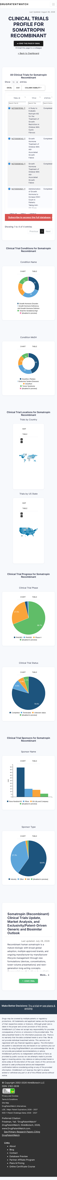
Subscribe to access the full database (29, 217)
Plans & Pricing (17, 1163)
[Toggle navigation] (53, 4)
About (13, 1146)
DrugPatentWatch (14, 4)
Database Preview (19, 1156)
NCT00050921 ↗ (18, 189)
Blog (12, 1149)
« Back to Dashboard (28, 53)
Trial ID (17, 98)
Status (47, 98)
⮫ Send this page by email (28, 43)
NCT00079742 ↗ (18, 108)
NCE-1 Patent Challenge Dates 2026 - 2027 (19, 1113)
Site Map (5, 1103)
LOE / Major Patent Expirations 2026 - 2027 (20, 1110)
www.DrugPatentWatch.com (16, 1128)
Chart (23, 271)
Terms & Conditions (10, 1099)
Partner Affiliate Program (22, 1159)
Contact (14, 1153)
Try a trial (33, 1005)
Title (34, 98)
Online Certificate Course (22, 1166)
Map (24, 429)
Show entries (16, 82)
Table (34, 271)
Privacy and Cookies (10, 1096)
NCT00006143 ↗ (18, 139)
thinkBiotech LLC (36, 1082)
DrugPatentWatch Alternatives (14, 1106)
